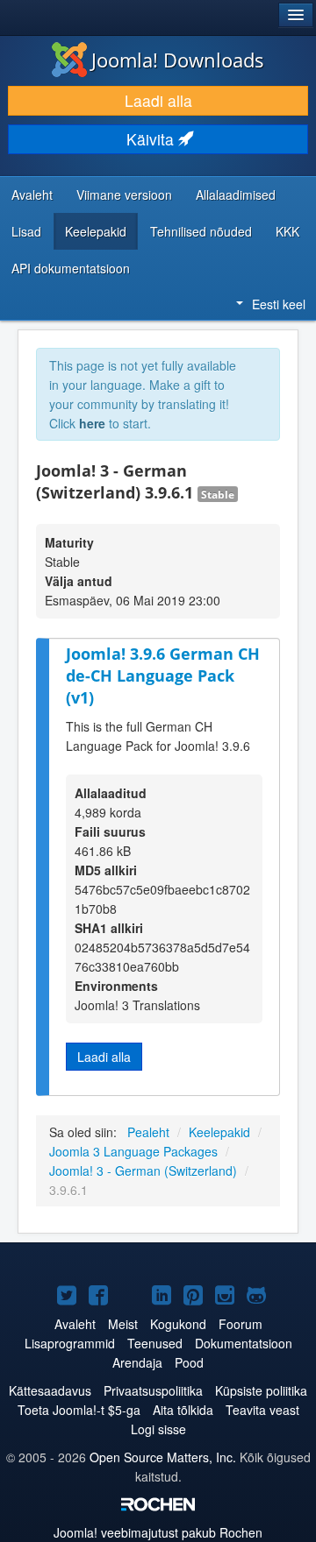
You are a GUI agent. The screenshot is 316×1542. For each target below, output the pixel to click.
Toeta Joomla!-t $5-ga (79, 1409)
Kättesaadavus (50, 1390)
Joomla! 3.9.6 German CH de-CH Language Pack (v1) (163, 675)
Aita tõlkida (183, 1409)
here (92, 423)
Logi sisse (158, 1429)
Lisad (26, 231)
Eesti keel (278, 304)
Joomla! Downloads (177, 59)
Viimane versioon (124, 194)
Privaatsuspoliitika (153, 1390)
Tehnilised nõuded (201, 231)
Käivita (152, 139)
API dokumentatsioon (70, 268)
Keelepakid (95, 231)
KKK (287, 231)
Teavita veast (262, 1409)
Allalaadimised (236, 194)
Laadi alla (158, 100)
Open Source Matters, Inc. (163, 1457)
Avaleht (32, 194)
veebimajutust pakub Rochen (158, 1532)
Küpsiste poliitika (261, 1390)
